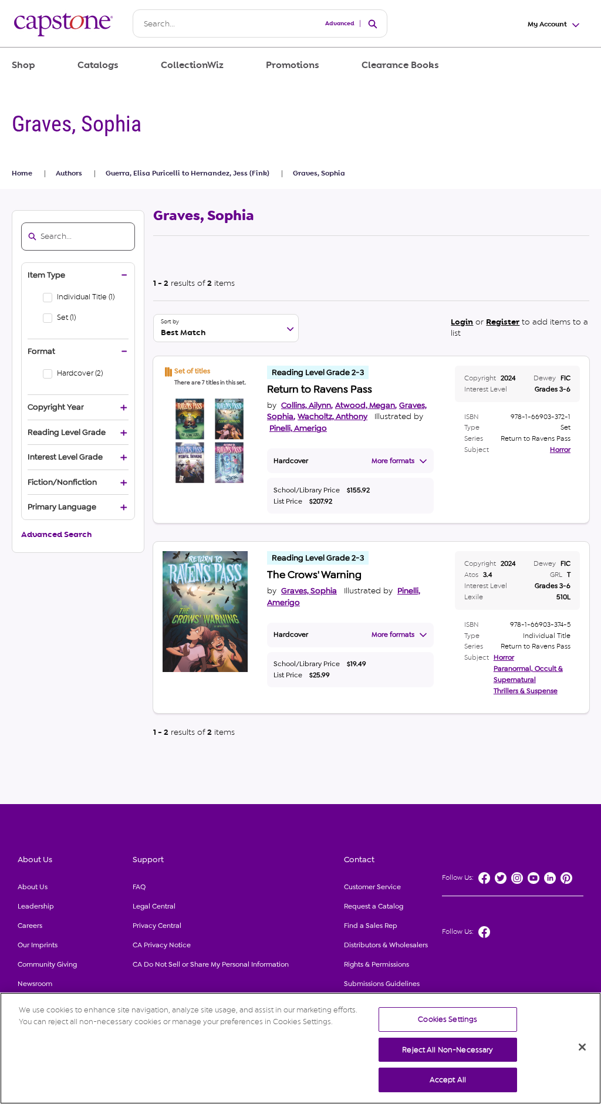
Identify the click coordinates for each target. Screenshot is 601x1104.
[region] (300, 1048)
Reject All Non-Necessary (447, 1049)
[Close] (582, 1047)
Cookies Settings (447, 1019)
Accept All (448, 1079)
